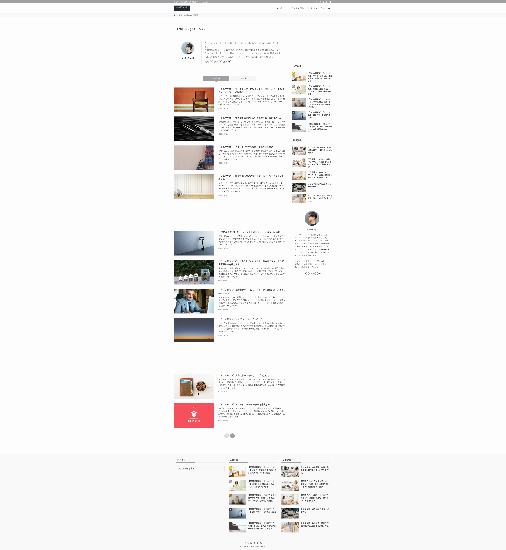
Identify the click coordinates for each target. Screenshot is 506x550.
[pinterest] (323, 2)
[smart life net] (182, 8)
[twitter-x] (316, 2)
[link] (207, 61)
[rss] (330, 2)
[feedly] (327, 2)
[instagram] (320, 2)
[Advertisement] (229, 215)
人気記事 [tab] (243, 78)
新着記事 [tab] (216, 78)
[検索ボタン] (329, 8)
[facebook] (313, 2)
